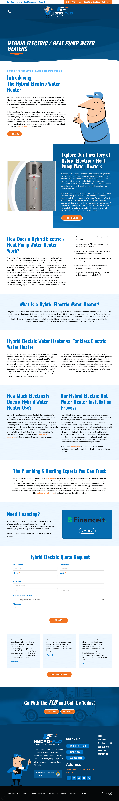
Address (17, 581)
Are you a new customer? (25, 596)
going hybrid (23, 127)
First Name (19, 565)
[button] (109, 11)
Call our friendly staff (45, 493)
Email (63, 573)
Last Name (65, 565)
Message (17, 604)
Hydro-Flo (75, 447)
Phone (16, 573)
